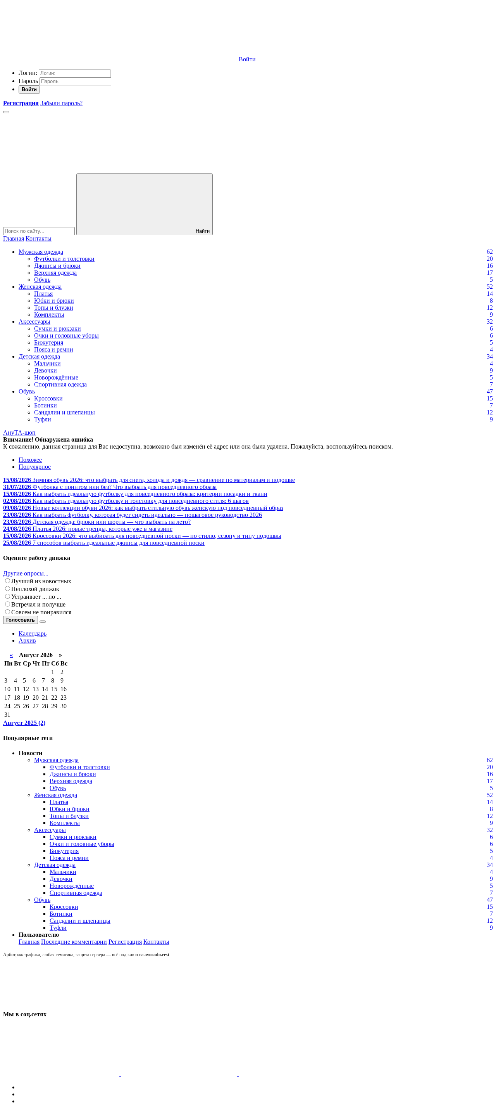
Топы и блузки (53, 307)
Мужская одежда (41, 251)
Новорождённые (56, 377)
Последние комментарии (74, 941)
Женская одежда (40, 286)
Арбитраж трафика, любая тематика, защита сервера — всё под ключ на (86, 954)
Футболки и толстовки (64, 258)
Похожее (30, 459)
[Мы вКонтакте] (107, 1014)
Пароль (28, 81)
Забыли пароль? (61, 103)
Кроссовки (48, 398)
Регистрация (125, 941)
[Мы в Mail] (297, 1074)
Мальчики (47, 363)
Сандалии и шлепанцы (64, 412)
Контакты (39, 238)
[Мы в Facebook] (342, 1014)
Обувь (42, 279)
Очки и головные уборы (66, 335)
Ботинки (45, 405)
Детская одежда (39, 356)
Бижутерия (48, 342)
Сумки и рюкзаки (57, 328)
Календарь (32, 633)
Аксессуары (34, 321)
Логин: (28, 72)
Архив (27, 640)
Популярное (35, 466)
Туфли (42, 419)
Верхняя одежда (55, 272)
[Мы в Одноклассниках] (180, 1074)
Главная (13, 238)
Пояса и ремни (53, 349)
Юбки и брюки (54, 300)
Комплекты (49, 314)
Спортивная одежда (60, 384)
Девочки (45, 370)
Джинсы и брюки (57, 265)
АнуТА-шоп (19, 432)
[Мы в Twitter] (225, 1014)
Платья (43, 293)
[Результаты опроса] (43, 621)
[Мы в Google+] (62, 1074)
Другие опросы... (25, 573)
